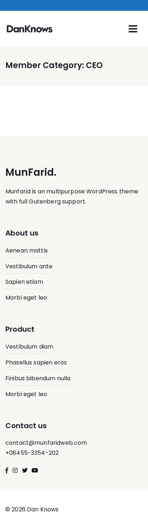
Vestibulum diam (29, 346)
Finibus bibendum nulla (37, 378)
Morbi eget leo (26, 297)
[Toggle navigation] (133, 29)
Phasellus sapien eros (36, 362)
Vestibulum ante (28, 266)
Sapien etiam (24, 282)
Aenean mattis (26, 250)
